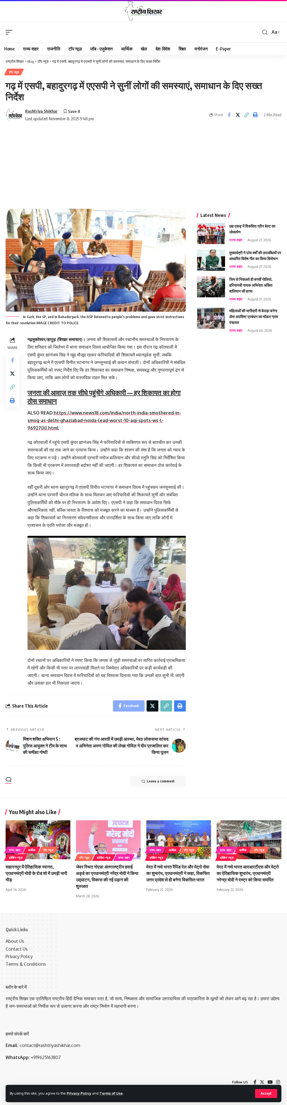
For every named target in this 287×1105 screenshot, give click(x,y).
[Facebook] (255, 1082)
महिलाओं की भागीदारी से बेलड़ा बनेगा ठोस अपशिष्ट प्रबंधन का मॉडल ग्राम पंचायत (253, 316)
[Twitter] (262, 1082)
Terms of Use (111, 1093)
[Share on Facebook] (229, 114)
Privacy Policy (79, 1093)
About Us (15, 941)
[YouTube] (270, 1082)
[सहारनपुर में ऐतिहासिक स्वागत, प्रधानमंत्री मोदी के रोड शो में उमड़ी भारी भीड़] (38, 839)
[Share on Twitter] (238, 114)
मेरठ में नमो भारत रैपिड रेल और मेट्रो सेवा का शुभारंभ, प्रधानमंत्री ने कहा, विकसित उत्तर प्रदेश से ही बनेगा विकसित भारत (178, 873)
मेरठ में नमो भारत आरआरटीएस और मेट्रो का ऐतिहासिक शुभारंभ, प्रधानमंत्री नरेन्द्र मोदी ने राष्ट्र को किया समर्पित (248, 873)
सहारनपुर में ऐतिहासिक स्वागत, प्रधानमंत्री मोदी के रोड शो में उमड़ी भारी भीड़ (36, 873)
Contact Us (17, 949)
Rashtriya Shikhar (41, 110)
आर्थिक (32, 850)
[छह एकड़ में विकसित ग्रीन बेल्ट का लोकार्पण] (211, 233)
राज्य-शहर (235, 240)
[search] (265, 32)
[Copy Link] (246, 114)
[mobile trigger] (10, 32)
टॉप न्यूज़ (14, 72)
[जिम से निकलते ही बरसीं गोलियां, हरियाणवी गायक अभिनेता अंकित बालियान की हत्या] (211, 286)
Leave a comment (161, 781)
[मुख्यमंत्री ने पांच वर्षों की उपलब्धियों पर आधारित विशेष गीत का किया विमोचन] (211, 260)
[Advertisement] (143, 167)
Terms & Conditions (26, 964)
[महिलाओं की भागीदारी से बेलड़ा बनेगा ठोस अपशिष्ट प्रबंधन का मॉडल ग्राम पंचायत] (211, 318)
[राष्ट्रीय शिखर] (143, 11)
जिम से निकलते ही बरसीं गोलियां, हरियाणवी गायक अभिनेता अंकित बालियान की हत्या (250, 285)
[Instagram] (278, 1082)
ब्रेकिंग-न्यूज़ (16, 857)
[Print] (255, 114)
